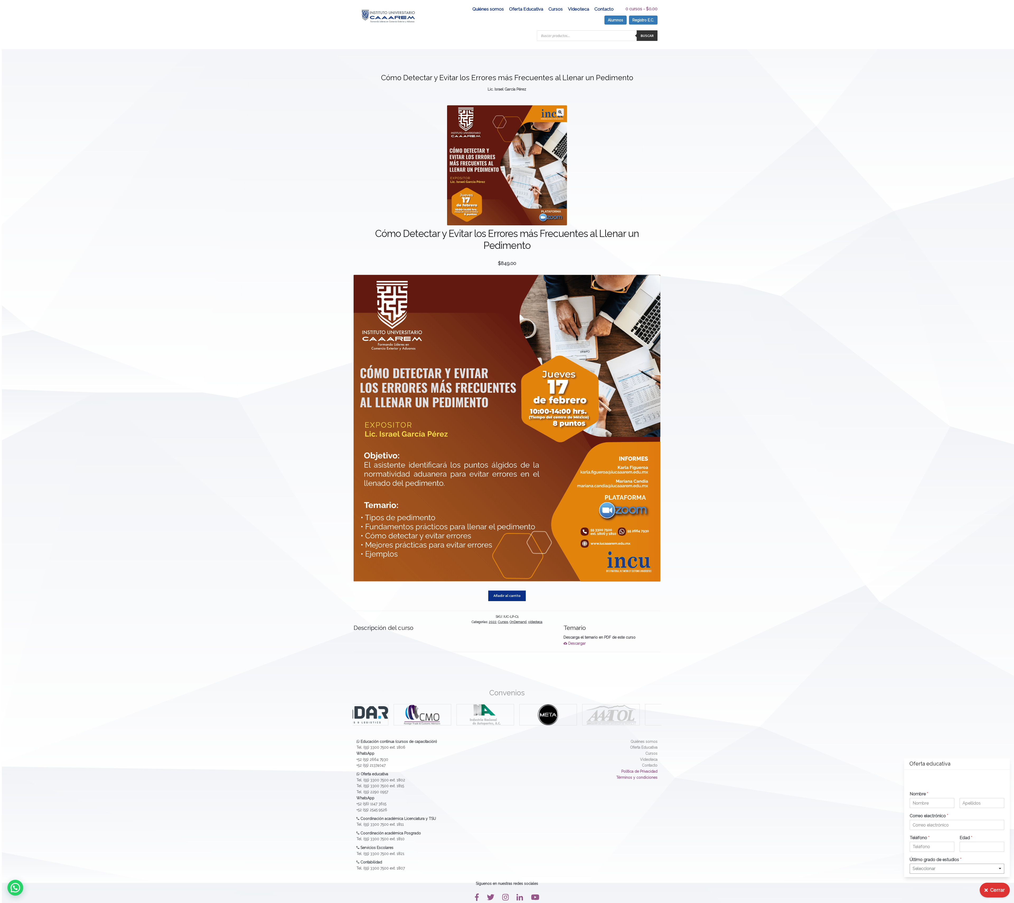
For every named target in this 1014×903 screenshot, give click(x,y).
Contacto (604, 9)
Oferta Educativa (526, 9)
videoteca (535, 622)
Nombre (919, 793)
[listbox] (957, 869)
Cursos (555, 9)
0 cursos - (642, 8)
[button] (560, 112)
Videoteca (578, 9)
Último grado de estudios (935, 859)
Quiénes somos (488, 9)
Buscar (647, 35)
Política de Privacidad (639, 771)
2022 (492, 622)
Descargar (576, 643)
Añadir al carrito (507, 595)
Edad (966, 837)
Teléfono (919, 837)
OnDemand (518, 622)
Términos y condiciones (637, 777)
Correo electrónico (929, 815)
